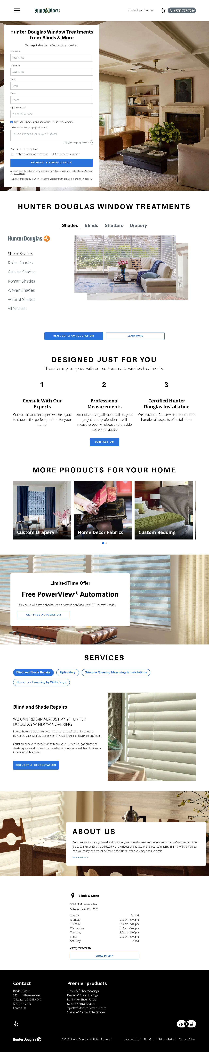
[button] (17, 10)
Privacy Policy (62, 178)
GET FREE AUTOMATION (43, 615)
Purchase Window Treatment (31, 154)
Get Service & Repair (67, 154)
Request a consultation (36, 765)
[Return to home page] (69, 10)
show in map (104, 955)
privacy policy (19, 173)
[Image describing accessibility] (186, 1024)
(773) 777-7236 (80, 948)
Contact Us (104, 442)
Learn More (135, 336)
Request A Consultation (73, 336)
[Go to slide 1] (103, 543)
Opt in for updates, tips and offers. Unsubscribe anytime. (44, 121)
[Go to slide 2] (106, 543)
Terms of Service (79, 178)
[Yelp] (163, 10)
